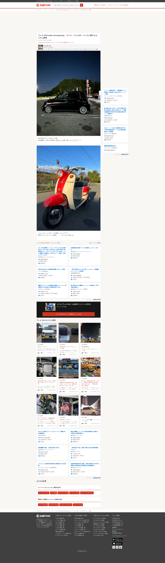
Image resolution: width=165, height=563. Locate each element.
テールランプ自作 (74, 492)
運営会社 (114, 531)
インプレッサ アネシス (65, 504)
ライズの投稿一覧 (78, 524)
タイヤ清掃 (53, 492)
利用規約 (114, 527)
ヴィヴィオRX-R (43, 504)
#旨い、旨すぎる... (86, 384)
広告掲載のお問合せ (117, 533)
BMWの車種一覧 (60, 531)
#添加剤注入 (63, 419)
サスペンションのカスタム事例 (101, 522)
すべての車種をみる (79, 535)
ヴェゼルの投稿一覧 (79, 533)
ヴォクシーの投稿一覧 (79, 529)
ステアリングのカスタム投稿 (100, 533)
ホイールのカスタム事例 (99, 518)
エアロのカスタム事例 (98, 529)
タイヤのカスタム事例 (98, 520)
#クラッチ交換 (49, 419)
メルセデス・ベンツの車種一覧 (63, 533)
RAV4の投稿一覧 (78, 518)
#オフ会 (84, 381)
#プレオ (53, 42)
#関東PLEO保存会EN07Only (91, 382)
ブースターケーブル (44, 492)
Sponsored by (90, 299)
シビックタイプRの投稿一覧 (81, 522)
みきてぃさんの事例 (95, 243)
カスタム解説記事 (124, 5)
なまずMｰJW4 (47, 46)
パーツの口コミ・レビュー (112, 5)
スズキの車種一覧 (60, 527)
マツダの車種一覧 (60, 524)
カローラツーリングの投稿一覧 (82, 531)
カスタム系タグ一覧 (98, 535)
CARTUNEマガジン (117, 520)
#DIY (42, 382)
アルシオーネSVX (53, 504)
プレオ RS (40, 344)
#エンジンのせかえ (42, 418)
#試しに (69, 419)
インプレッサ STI (77, 504)
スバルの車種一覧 (60, 526)
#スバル (71, 42)
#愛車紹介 (66, 42)
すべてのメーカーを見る (62, 535)
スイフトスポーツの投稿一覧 (81, 520)
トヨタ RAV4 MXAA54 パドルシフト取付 (48, 243)
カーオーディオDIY (63, 492)
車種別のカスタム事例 (99, 5)
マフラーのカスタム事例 (99, 527)
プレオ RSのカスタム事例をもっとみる (68, 314)
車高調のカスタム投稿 (98, 524)
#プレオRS (59, 42)
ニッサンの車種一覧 (60, 520)
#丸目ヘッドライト (42, 346)
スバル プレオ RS (48, 47)
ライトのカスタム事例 (98, 526)
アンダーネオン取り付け (87, 492)
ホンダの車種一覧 (60, 522)
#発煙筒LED (63, 346)
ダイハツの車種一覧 (60, 529)
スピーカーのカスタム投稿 (100, 531)
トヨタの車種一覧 (60, 518)
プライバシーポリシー (117, 529)
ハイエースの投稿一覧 (79, 527)
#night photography (44, 42)
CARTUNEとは (116, 518)
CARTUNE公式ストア (117, 522)
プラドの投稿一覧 (78, 526)
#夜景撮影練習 (85, 346)
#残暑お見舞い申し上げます (44, 381)
